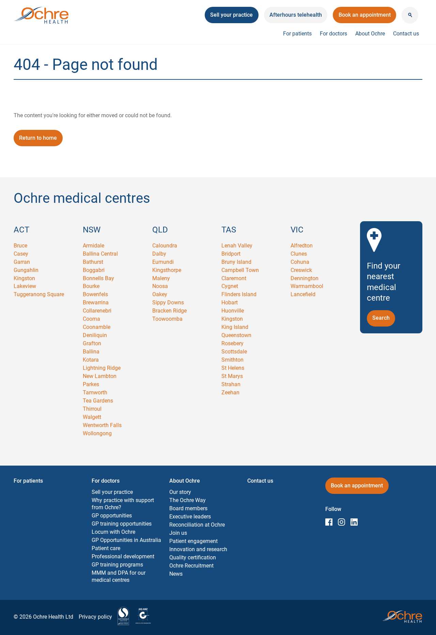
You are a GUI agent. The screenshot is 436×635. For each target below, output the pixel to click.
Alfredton (302, 245)
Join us (178, 533)
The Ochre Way (187, 500)
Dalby (159, 254)
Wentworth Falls (102, 425)
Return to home (38, 138)
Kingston (24, 278)
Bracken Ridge (169, 310)
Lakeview (25, 286)
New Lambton (99, 376)
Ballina (91, 351)
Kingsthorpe (166, 270)
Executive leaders (190, 516)
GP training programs (117, 564)
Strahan (230, 384)
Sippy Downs (168, 302)
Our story (180, 492)
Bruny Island (236, 262)
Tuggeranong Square (39, 294)
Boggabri (94, 270)
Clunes (299, 254)
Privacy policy (95, 617)
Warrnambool (307, 286)
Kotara (91, 360)
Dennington (304, 278)
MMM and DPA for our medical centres (118, 576)
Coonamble (96, 327)
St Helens (232, 368)
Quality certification (192, 557)
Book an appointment (365, 17)
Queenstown (236, 335)
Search (383, 318)
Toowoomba (167, 319)
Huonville (232, 310)
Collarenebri (97, 310)
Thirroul (92, 409)
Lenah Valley (236, 245)
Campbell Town (240, 270)
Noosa (160, 286)
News (176, 574)
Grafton (92, 343)
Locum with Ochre (113, 532)
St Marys (232, 376)
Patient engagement (193, 541)
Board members (188, 508)
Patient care (106, 548)
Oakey (159, 294)
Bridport (230, 254)
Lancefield (303, 294)
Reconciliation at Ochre (197, 524)
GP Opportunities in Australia (126, 540)
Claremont (233, 278)
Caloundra (164, 245)
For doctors (333, 33)
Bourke (91, 286)
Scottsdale (234, 351)
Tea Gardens (98, 400)
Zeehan (230, 392)
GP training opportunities (122, 523)
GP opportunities (112, 515)
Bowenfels (95, 294)
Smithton (232, 360)
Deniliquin (95, 335)
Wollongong (97, 433)
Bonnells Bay (98, 278)
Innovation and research (198, 549)
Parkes (91, 384)
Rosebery (232, 343)
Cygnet (229, 286)
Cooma (91, 319)
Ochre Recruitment (191, 565)
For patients (297, 33)
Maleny (161, 278)
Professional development (123, 556)
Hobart (229, 302)
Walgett (92, 417)
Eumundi (163, 262)
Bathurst (93, 262)
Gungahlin (26, 270)
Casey (21, 254)
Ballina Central (100, 254)
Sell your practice (112, 492)
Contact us (406, 33)
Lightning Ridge (102, 368)
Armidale (93, 245)
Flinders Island (238, 294)
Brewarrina (96, 302)
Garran (22, 262)
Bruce (20, 245)
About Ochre (370, 33)
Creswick (301, 270)
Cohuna (300, 262)
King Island (234, 327)
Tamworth (95, 392)
